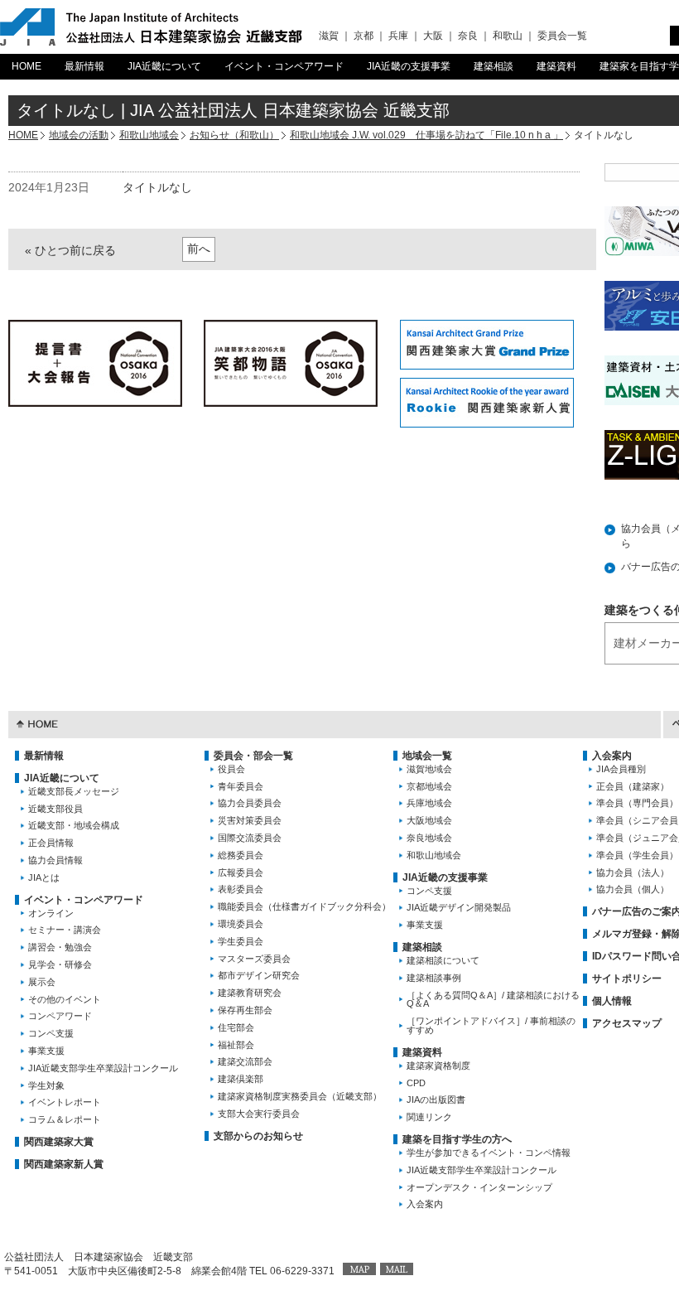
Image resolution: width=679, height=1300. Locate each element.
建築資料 (556, 66)
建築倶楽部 (240, 1079)
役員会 (231, 769)
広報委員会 (240, 872)
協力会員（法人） (632, 872)
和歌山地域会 (149, 135)
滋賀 (329, 35)
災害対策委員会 (250, 820)
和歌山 (507, 35)
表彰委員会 (240, 889)
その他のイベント (64, 999)
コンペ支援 (51, 1033)
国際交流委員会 (250, 838)
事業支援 (46, 1051)
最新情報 (84, 66)
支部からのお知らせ (258, 1136)
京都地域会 (429, 786)
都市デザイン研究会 (259, 975)
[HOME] (37, 722)
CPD (416, 1083)
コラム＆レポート (64, 1119)
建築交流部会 (245, 1061)
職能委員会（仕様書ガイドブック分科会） (304, 906)
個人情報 (612, 1001)
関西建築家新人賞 (64, 1164)
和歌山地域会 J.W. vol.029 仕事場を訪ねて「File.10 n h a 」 (426, 135)
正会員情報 (51, 843)
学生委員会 (240, 941)
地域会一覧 (427, 755)
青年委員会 (240, 786)
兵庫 (398, 35)
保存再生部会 (245, 1010)
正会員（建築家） (632, 786)
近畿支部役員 (55, 809)
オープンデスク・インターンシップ (479, 1187)
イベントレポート (64, 1102)
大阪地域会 (429, 820)
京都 (363, 35)
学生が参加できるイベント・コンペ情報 (489, 1152)
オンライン (51, 913)
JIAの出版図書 (436, 1099)
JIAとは (44, 877)
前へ (198, 248)
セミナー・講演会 (64, 930)
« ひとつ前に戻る (70, 250)
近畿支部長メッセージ (73, 791)
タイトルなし (157, 187)
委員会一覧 (562, 35)
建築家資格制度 (438, 1065)
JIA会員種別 (621, 769)
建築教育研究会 (250, 993)
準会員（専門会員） (637, 803)
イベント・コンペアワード (284, 66)
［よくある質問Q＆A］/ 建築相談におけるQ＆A (493, 999)
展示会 (41, 982)
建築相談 (493, 66)
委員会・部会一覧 (253, 755)
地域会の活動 (78, 135)
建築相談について (443, 960)
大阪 (433, 35)
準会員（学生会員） (637, 855)
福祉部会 (236, 1045)
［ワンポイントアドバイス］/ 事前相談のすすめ (491, 1025)
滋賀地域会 (429, 769)
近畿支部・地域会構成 (73, 825)
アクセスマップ (627, 1023)
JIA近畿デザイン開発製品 (459, 907)
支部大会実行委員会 (259, 1114)
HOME (26, 66)
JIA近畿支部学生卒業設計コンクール (103, 1068)
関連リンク (429, 1117)
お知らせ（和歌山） (234, 135)
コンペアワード (60, 1016)
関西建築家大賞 (59, 1142)
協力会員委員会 (250, 803)
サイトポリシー (627, 978)
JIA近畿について (164, 66)
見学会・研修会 (60, 964)
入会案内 (425, 1204)
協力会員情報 (55, 860)
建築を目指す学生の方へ (457, 1139)
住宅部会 (236, 1027)
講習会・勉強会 (60, 947)
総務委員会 (240, 855)
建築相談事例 (434, 978)
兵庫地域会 (429, 803)
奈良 (468, 35)
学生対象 (46, 1085)
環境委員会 (240, 924)
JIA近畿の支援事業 (408, 66)
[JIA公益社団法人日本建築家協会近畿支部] (151, 27)
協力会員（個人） (632, 889)
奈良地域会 (429, 838)
